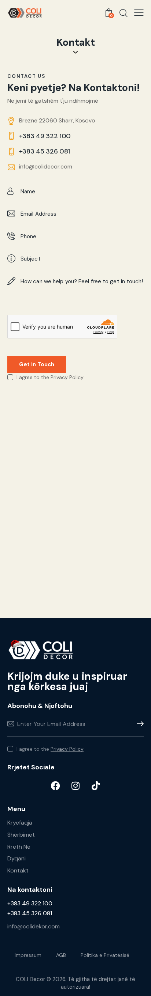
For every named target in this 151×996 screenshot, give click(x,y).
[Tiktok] (95, 785)
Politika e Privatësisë (105, 955)
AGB (61, 955)
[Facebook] (55, 785)
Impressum (28, 955)
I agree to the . (50, 749)
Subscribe (138, 724)
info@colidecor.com (45, 166)
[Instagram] (75, 785)
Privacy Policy (67, 377)
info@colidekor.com (33, 926)
